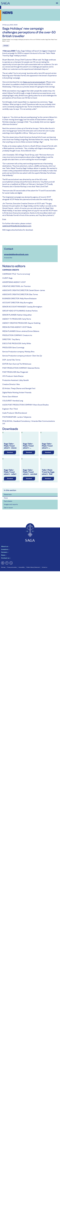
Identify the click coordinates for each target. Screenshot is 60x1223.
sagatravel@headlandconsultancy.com (16, 226)
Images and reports (11, 504)
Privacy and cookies (12, 567)
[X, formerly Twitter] (11, 563)
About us (4, 546)
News (6, 498)
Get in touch (8, 508)
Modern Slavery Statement (33, 567)
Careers (4, 552)
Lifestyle (5, 45)
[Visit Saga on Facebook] (6, 563)
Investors (4, 549)
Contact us (5, 558)
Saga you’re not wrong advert (34, 82)
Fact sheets (8, 501)
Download (10, 452)
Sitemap (3, 567)
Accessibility (22, 567)
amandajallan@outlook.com (16, 254)
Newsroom (8, 494)
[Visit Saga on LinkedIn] (2, 563)
